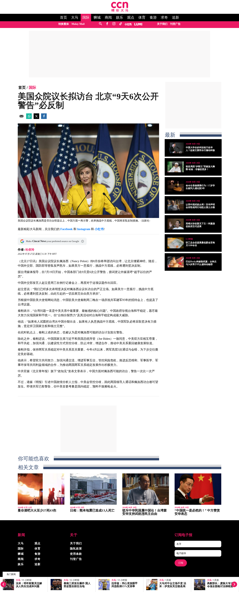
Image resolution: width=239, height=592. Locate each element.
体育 (141, 17)
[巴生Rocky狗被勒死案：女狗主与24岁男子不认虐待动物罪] (175, 262)
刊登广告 (175, 24)
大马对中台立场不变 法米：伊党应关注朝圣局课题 (172, 586)
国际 (85, 17)
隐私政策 (76, 548)
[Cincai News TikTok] (120, 24)
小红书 (99, 229)
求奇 (164, 17)
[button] (82, 241)
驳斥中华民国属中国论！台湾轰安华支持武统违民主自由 (144, 512)
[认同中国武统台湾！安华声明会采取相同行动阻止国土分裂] (175, 205)
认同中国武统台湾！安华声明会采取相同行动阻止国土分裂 (200, 206)
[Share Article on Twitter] (36, 118)
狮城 (97, 17)
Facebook (66, 229)
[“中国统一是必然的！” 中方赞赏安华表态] (198, 489)
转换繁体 (63, 24)
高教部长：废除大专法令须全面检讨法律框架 (220, 585)
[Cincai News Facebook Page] (107, 24)
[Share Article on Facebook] (44, 118)
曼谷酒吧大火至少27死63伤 (37, 510)
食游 (153, 17)
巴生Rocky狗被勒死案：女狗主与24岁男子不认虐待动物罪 (201, 263)
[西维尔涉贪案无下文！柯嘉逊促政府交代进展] (175, 224)
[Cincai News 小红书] (128, 24)
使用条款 (76, 553)
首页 (63, 17)
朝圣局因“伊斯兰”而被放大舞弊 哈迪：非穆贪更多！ (200, 168)
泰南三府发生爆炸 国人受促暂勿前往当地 (77, 585)
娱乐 (119, 17)
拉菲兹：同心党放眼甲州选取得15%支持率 (124, 585)
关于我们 (162, 24)
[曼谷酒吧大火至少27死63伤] (41, 489)
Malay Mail (78, 24)
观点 (130, 17)
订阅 (180, 562)
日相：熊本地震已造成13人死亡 (92, 510)
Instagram (83, 229)
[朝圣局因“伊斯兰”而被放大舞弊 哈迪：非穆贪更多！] (175, 166)
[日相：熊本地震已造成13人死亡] (93, 489)
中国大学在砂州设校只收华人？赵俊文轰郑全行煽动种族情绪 (200, 150)
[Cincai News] (119, 10)
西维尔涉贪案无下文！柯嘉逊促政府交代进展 (200, 225)
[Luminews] (138, 24)
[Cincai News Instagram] (113, 24)
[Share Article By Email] (21, 118)
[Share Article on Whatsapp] (29, 118)
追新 (175, 17)
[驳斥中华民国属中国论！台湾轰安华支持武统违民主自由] (145, 489)
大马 (74, 17)
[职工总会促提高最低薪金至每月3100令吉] (175, 243)
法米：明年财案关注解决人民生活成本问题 (29, 585)
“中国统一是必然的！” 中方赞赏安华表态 (197, 512)
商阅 (108, 17)
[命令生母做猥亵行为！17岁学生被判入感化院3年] (175, 185)
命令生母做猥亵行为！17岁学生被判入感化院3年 (200, 187)
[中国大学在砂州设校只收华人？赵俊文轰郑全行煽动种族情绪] (175, 147)
